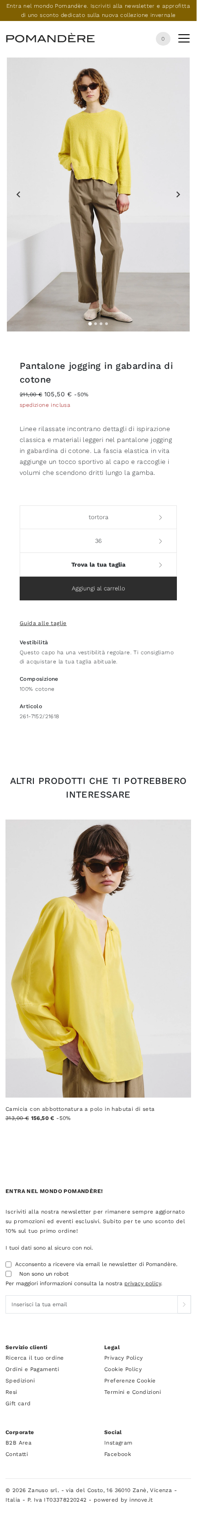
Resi (11, 1392)
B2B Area (18, 1443)
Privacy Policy (123, 1358)
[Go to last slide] (18, 194)
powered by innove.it (123, 1500)
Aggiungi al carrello (98, 588)
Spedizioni (20, 1380)
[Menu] (184, 40)
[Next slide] (177, 194)
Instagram (118, 1443)
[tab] (90, 324)
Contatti (16, 1454)
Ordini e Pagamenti (32, 1369)
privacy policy (142, 1283)
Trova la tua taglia (98, 564)
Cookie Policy (123, 1369)
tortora (98, 517)
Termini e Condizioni (132, 1392)
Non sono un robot (44, 1274)
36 (98, 540)
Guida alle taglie (43, 623)
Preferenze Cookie (130, 1380)
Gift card (18, 1403)
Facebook (117, 1454)
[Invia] (184, 1304)
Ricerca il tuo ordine (34, 1358)
